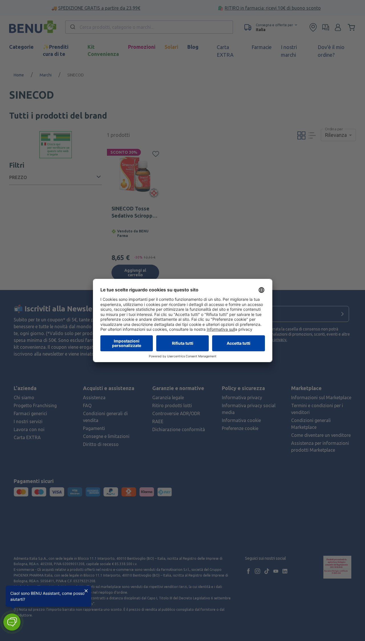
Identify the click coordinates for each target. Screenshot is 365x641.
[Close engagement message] (86, 591)
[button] (12, 622)
